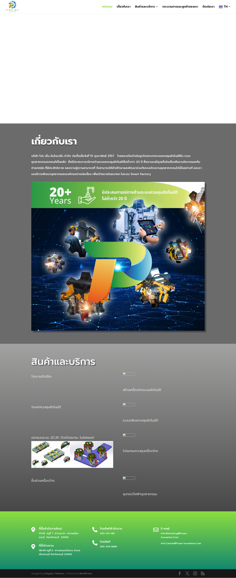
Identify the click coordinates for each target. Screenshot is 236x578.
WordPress (85, 573)
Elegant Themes (54, 573)
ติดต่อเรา (208, 7)
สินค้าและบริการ (145, 7)
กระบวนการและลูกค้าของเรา (180, 7)
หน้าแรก (107, 7)
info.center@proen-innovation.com (181, 543)
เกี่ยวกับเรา (124, 7)
